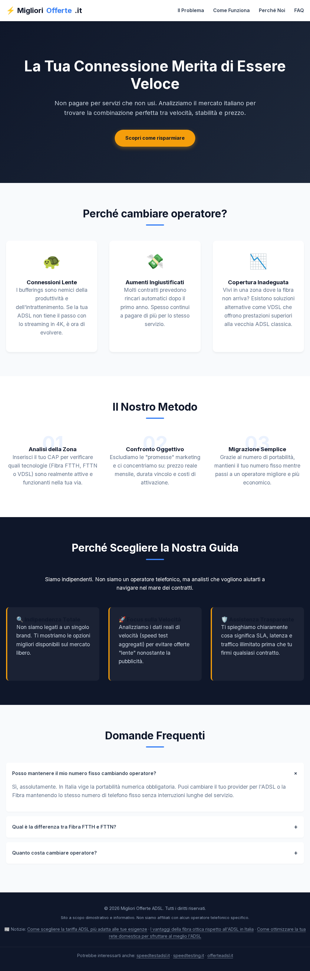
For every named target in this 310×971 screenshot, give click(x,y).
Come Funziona (231, 10)
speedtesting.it (188, 955)
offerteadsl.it (220, 955)
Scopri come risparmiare (155, 138)
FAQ (299, 10)
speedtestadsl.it (153, 955)
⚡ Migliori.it (44, 10)
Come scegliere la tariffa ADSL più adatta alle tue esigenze (87, 929)
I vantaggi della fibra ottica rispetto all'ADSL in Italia (202, 929)
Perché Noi (272, 10)
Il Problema (191, 10)
